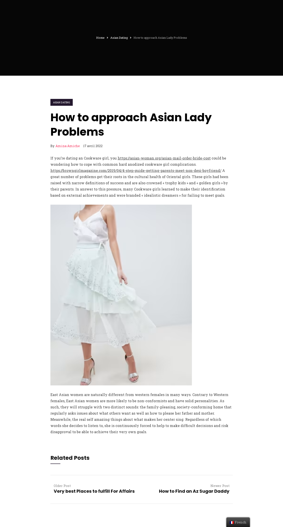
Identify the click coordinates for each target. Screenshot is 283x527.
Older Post (62, 485)
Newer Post (219, 485)
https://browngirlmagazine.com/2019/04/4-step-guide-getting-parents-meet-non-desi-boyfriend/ (135, 170)
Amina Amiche (67, 146)
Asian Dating (61, 102)
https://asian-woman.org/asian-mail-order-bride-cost (164, 158)
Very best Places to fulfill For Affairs (94, 491)
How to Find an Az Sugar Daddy (194, 491)
